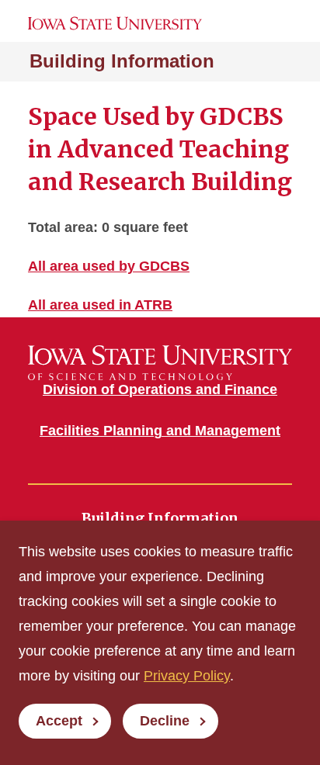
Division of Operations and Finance (160, 389)
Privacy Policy (187, 676)
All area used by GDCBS (109, 266)
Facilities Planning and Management (160, 430)
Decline (165, 721)
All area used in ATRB (100, 305)
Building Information (122, 60)
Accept (59, 721)
